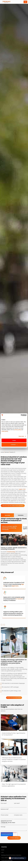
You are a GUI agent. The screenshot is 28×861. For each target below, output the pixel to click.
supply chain (22, 489)
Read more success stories (14, 697)
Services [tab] (7, 515)
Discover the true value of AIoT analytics (12, 505)
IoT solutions (19, 599)
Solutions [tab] (20, 515)
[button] (2, 624)
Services (7, 452)
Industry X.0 (12, 452)
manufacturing (11, 551)
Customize (13, 444)
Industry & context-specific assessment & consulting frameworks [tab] (9, 527)
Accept (14, 440)
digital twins (15, 586)
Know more (21, 436)
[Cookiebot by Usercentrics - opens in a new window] (21, 415)
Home (2, 452)
